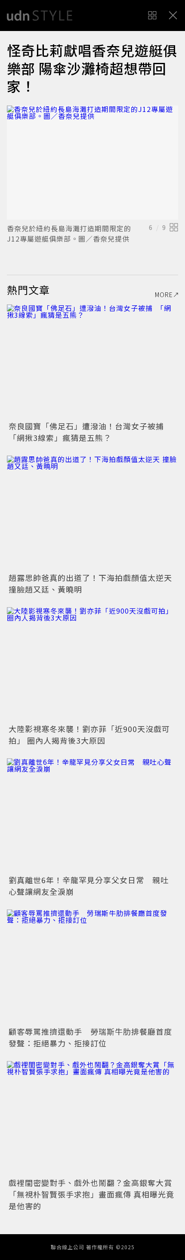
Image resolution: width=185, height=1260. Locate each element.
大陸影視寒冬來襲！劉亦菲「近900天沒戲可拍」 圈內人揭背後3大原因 (89, 734)
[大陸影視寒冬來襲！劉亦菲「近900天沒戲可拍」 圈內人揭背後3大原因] (92, 664)
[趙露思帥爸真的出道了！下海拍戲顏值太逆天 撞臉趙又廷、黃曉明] (92, 513)
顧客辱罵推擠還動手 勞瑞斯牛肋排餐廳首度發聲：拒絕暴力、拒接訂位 (90, 1037)
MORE (164, 295)
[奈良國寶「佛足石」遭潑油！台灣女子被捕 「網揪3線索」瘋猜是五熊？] (92, 361)
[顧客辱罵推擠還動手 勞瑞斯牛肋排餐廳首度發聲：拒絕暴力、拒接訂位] (92, 966)
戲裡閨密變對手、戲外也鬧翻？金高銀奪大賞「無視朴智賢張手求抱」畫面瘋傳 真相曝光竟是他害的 (91, 1194)
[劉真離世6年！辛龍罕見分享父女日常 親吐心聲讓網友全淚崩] (92, 815)
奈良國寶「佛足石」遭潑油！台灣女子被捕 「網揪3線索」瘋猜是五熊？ (90, 431)
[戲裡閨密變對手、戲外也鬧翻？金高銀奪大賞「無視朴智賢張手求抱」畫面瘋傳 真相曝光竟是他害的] (92, 1118)
